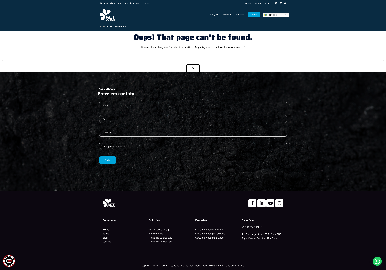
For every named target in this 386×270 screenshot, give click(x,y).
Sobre (258, 3)
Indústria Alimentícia (160, 241)
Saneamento (156, 233)
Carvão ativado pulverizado (210, 233)
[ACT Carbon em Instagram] (279, 203)
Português (272, 15)
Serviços (240, 14)
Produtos (227, 14)
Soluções (214, 14)
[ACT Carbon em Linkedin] (261, 203)
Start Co (239, 265)
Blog (267, 3)
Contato (254, 14)
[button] (377, 261)
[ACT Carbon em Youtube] (270, 203)
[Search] (193, 68)
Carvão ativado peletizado (209, 238)
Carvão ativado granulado (209, 229)
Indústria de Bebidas (160, 238)
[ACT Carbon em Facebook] (252, 203)
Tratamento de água (160, 229)
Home (248, 3)
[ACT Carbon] (107, 15)
